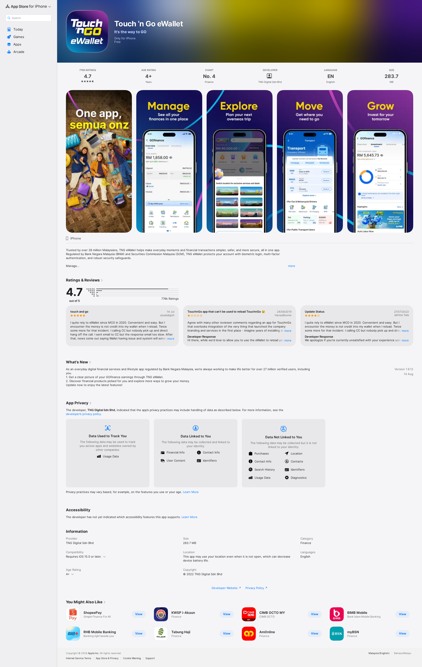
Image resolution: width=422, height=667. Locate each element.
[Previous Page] (61, 161)
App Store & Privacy (107, 658)
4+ (68, 574)
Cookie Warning (132, 658)
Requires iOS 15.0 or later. (84, 556)
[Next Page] (418, 161)
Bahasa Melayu (402, 653)
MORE (170, 338)
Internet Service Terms (78, 658)
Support (150, 658)
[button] (28, 29)
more (291, 266)
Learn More (191, 492)
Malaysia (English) (379, 653)
